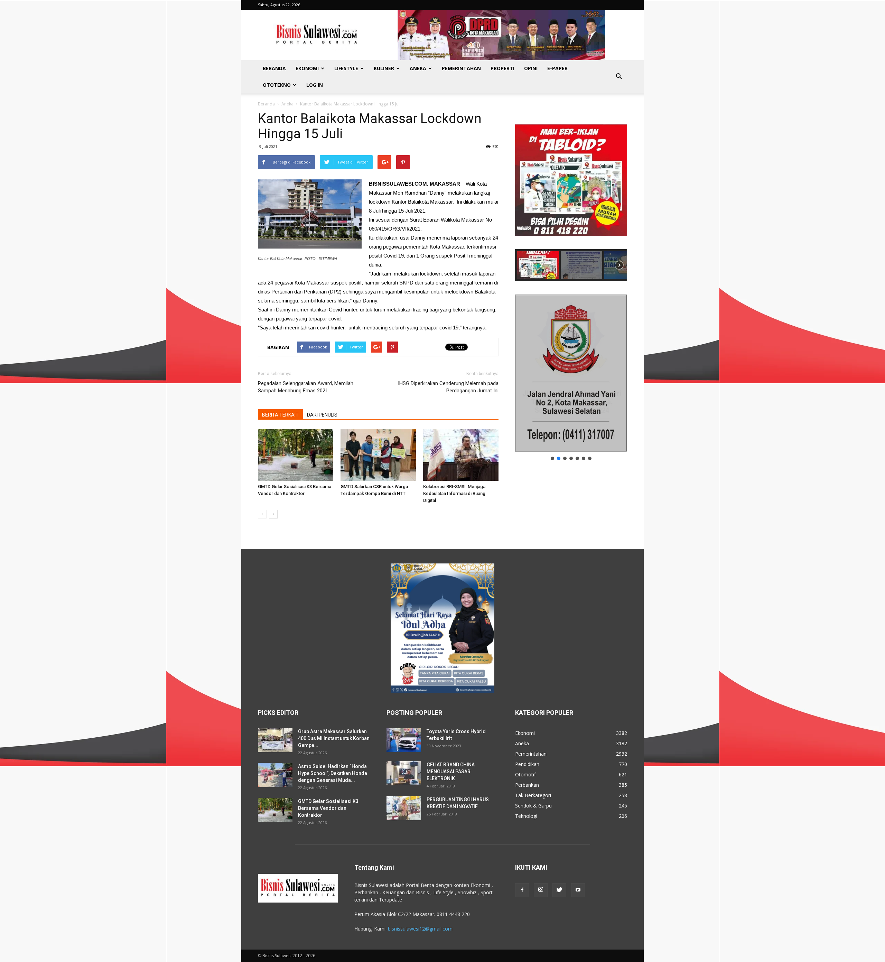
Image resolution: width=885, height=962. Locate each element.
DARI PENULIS (322, 415)
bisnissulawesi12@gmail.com (420, 928)
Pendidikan (527, 764)
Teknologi (526, 816)
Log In (314, 85)
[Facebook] (522, 890)
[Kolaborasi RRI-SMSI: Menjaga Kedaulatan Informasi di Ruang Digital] (461, 455)
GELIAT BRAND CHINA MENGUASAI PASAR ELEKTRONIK (451, 771)
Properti (502, 68)
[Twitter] (559, 890)
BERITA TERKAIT (280, 415)
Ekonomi (307, 68)
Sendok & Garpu (533, 805)
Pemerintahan (461, 68)
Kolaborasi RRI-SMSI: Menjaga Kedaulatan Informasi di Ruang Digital (454, 493)
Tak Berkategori (533, 795)
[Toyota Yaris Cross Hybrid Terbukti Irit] (403, 740)
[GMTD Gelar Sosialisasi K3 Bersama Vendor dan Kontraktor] (295, 455)
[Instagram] (541, 890)
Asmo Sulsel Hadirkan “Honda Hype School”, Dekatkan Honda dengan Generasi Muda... (332, 773)
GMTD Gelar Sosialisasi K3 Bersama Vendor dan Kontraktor (328, 808)
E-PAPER (557, 68)
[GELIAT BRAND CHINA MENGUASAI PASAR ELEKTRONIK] (403, 773)
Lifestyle (346, 68)
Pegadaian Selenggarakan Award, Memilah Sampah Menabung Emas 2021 (305, 387)
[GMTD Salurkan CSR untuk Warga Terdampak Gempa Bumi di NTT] (378, 455)
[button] (619, 76)
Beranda (274, 68)
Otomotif (525, 774)
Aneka (418, 68)
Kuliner (384, 68)
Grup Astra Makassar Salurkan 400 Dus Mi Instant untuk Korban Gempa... (334, 738)
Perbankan (527, 785)
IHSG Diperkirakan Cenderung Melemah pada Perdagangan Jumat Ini (448, 387)
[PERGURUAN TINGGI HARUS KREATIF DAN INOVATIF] (403, 808)
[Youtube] (578, 890)
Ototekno (277, 85)
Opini (531, 68)
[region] (571, 196)
